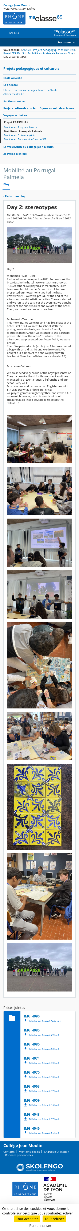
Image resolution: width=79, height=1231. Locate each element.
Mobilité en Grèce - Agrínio (19, 135)
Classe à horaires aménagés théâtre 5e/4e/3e (30, 90)
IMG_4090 (32, 1016)
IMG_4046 (32, 1128)
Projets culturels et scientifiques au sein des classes (38, 108)
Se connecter (67, 42)
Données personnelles (19, 1155)
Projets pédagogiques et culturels (54, 50)
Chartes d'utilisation (56, 1151)
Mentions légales (29, 1151)
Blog (70, 53)
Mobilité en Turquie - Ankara (20, 127)
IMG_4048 (32, 1114)
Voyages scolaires (15, 115)
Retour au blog (14, 196)
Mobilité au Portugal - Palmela (47, 53)
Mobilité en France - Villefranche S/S (25, 139)
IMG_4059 (32, 1100)
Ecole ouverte (12, 78)
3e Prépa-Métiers (15, 154)
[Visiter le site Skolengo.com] (39, 1170)
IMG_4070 (32, 1072)
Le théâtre (10, 85)
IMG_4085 (32, 1030)
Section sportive (14, 101)
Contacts (9, 1151)
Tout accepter (27, 1219)
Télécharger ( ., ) (44, 1020)
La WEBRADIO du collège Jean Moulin (28, 147)
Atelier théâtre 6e (13, 94)
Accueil (26, 50)
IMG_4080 (32, 1044)
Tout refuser (54, 1219)
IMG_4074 (32, 1058)
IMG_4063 (32, 1086)
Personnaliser (40, 1225)
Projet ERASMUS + (14, 53)
